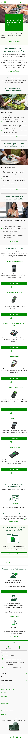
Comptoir (14, 503)
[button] (14, 41)
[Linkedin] (20, 737)
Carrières (3, 707)
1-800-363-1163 (14, 636)
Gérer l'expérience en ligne (7, 710)
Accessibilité (4, 696)
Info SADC (3, 699)
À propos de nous (5, 703)
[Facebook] (10, 737)
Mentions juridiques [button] (6, 562)
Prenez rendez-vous (10, 655)
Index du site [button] (4, 714)
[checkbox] (14, 287)
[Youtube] (17, 737)
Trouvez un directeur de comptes (13, 659)
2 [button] (14, 122)
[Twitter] (7, 737)
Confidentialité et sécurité (7, 689)
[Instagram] (13, 737)
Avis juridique (4, 692)
